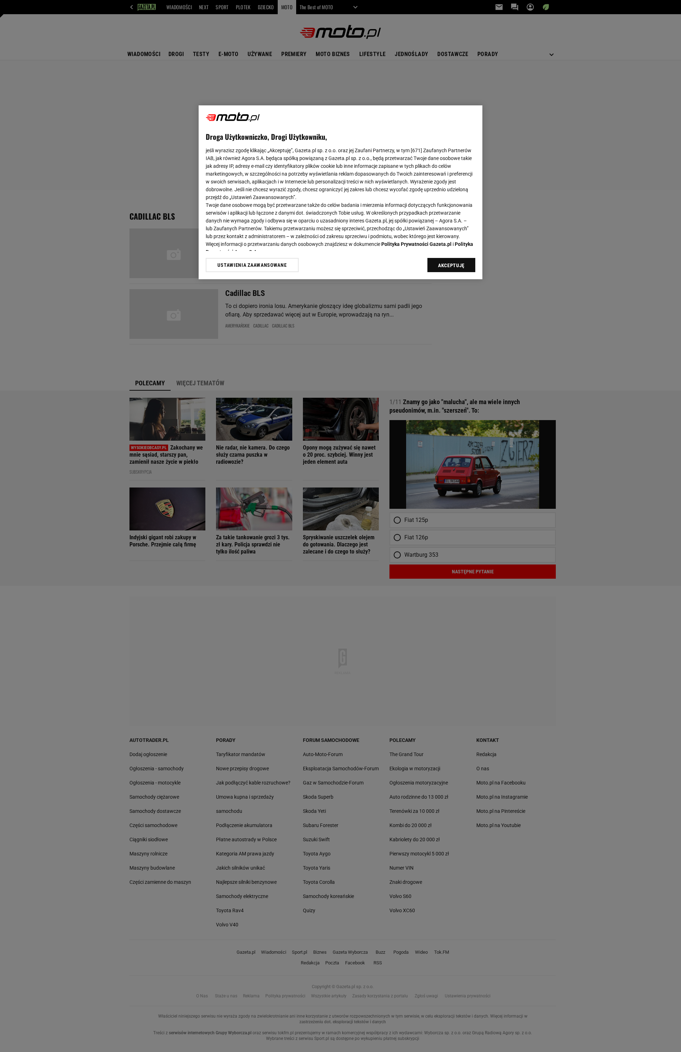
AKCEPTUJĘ (451, 265)
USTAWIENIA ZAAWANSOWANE (252, 265)
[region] (340, 192)
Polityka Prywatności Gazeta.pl (416, 244)
